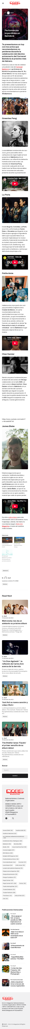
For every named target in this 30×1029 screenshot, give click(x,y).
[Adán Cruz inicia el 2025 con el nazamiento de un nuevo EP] (5, 932)
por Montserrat (14, 929)
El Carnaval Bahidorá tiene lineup (18, 545)
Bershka (17, 844)
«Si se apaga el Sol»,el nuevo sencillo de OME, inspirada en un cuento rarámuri (16, 920)
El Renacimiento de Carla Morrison (17, 946)
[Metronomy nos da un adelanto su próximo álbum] (15, 607)
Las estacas (7, 865)
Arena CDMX (8, 830)
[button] (3, 3)
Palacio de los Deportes (11, 871)
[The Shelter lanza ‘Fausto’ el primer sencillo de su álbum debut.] (15, 729)
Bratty (6, 847)
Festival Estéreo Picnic (11, 859)
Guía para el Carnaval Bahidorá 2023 (7, 545)
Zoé (5, 898)
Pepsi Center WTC (9, 883)
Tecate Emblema (9, 889)
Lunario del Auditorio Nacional (13, 868)
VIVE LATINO (19, 895)
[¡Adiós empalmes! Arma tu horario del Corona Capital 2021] (5, 982)
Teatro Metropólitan (10, 886)
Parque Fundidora (9, 877)
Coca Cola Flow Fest (19, 847)
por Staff (13, 943)
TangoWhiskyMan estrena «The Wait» (17, 958)
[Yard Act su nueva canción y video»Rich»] (15, 688)
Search (15, 775)
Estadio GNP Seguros (10, 856)
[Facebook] (9, 818)
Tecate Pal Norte (9, 892)
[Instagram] (6, 818)
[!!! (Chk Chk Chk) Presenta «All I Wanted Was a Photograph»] (5, 968)
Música (5, 584)
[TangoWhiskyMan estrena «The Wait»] (5, 957)
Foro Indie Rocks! (9, 862)
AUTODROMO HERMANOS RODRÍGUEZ (13, 837)
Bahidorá (5, 570)
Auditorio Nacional (9, 833)
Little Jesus (20, 865)
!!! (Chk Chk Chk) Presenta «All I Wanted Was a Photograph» (16, 971)
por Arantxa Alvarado (16, 979)
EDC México (8, 853)
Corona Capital (8, 850)
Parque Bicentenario (10, 874)
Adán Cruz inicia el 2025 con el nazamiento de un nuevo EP (16, 934)
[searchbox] (15, 770)
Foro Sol (22, 862)
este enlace (13, 517)
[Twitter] (13, 818)
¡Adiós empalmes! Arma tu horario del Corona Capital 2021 (17, 984)
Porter (22, 883)
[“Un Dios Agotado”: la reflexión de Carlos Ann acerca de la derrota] (15, 647)
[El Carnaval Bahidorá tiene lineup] (19, 540)
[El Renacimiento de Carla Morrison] (5, 946)
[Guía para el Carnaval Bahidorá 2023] (7, 540)
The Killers (7, 895)
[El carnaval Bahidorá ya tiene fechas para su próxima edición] (7, 552)
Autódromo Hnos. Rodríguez (12, 841)
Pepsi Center (8, 880)
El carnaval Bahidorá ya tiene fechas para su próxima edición (7, 558)
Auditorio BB (21, 830)
